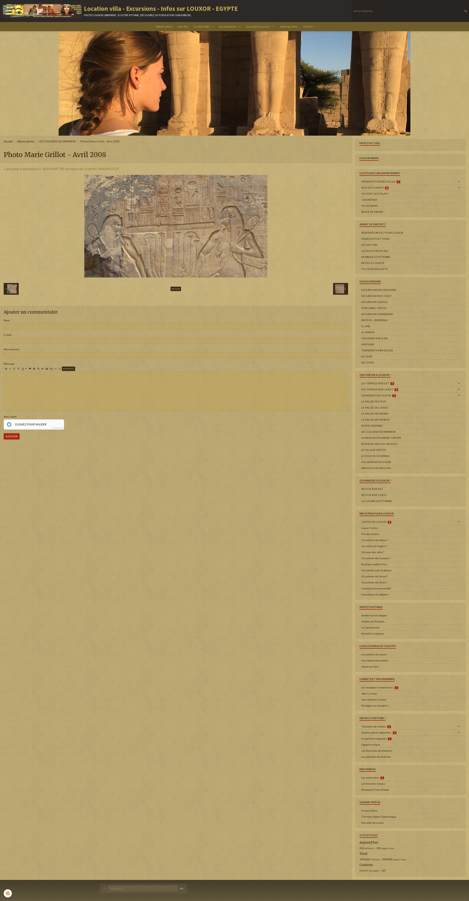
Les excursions (228, 26)
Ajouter (12, 436)
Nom (7, 320)
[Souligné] (14, 369)
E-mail (7, 334)
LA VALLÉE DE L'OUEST (375, 407)
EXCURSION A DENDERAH (377, 314)
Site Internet (11, 349)
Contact (308, 26)
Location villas (202, 26)
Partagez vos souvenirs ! (375, 705)
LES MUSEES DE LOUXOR (378, 395)
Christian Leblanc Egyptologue (378, 816)
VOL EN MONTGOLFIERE (376, 462)
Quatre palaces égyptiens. (378, 732)
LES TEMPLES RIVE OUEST (379, 389)
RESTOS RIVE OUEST (374, 495)
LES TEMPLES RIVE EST (377, 383)
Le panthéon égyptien (375, 738)
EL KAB (365, 326)
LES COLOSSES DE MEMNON (57, 141)
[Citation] (30, 369)
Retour (176, 288)
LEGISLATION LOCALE (374, 250)
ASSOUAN (367, 344)
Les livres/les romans (373, 783)
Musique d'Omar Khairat (375, 789)
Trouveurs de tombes (375, 726)
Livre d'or (183, 26)
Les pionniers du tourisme (376, 756)
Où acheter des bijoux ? (374, 540)
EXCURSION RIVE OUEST (376, 295)
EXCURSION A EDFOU (374, 302)
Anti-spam (10, 416)
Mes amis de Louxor (372, 822)
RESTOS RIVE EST (372, 488)
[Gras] (6, 369)
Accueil (8, 141)
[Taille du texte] (18, 369)
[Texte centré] (34, 369)
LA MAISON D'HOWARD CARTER (381, 437)
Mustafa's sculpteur (372, 633)
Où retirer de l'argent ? (374, 546)
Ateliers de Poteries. (373, 621)
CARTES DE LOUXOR (375, 521)
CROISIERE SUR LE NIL (374, 338)
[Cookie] (8, 893)
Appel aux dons (289, 26)
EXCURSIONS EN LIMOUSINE (378, 289)
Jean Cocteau (369, 693)
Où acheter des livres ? (374, 582)
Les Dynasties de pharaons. (377, 750)
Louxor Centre (369, 527)
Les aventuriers (372, 777)
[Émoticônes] (60, 369)
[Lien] (38, 369)
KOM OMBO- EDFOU (373, 308)
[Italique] (10, 369)
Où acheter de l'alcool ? (374, 576)
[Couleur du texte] (24, 369)
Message (9, 363)
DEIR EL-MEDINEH (372, 425)
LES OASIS (367, 362)
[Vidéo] (51, 369)
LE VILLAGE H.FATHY (373, 449)
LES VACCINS (369, 244)
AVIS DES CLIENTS (374, 187)
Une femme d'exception (374, 660)
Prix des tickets (370, 534)
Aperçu (69, 368)
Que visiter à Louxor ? (258, 26)
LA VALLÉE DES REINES (375, 413)
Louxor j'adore (369, 810)
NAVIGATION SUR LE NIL (376, 468)
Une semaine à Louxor (373, 699)
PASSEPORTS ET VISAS (375, 238)
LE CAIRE (366, 356)
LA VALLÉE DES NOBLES (375, 419)
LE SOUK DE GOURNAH (375, 455)
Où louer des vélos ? (372, 552)
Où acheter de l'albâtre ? (375, 594)
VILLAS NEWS (369, 205)
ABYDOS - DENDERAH (374, 320)
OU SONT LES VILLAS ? (375, 193)
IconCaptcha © (57, 428)
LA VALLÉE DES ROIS (373, 401)
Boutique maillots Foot (374, 564)
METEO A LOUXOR (372, 262)
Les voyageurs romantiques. (379, 687)
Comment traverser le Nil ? (376, 588)
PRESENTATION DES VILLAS (380, 181)
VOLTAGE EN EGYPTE (374, 269)
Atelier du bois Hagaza (374, 615)
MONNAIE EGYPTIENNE (375, 256)
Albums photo (164, 26)
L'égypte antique (370, 744)
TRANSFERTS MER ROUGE (377, 350)
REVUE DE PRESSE (372, 211)
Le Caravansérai (370, 627)
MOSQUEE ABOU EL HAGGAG (379, 443)
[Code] (55, 369)
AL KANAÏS (368, 332)
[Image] (47, 369)
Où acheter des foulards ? (376, 558)
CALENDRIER (369, 199)
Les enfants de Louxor (374, 654)
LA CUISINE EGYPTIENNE (376, 501)
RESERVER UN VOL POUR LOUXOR (382, 232)
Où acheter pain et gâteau (376, 570)
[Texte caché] (42, 369)
